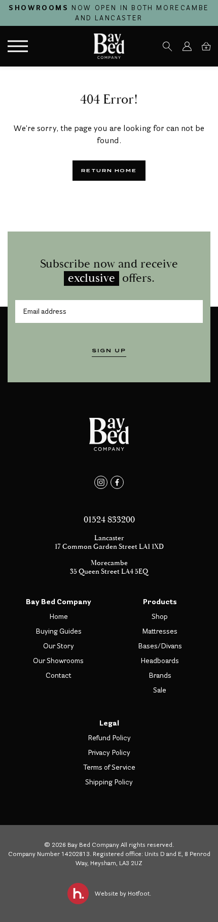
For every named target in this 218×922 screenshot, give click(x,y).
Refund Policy (109, 738)
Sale (159, 690)
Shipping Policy (109, 782)
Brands (160, 675)
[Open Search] (167, 46)
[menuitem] (167, 46)
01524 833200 (109, 520)
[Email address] (109, 311)
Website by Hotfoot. (123, 893)
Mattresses (159, 631)
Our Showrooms (58, 660)
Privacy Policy (109, 752)
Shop (160, 616)
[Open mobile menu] (18, 46)
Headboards (159, 660)
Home (58, 616)
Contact (58, 675)
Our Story (58, 646)
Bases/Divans (160, 646)
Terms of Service (109, 767)
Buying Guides (58, 631)
